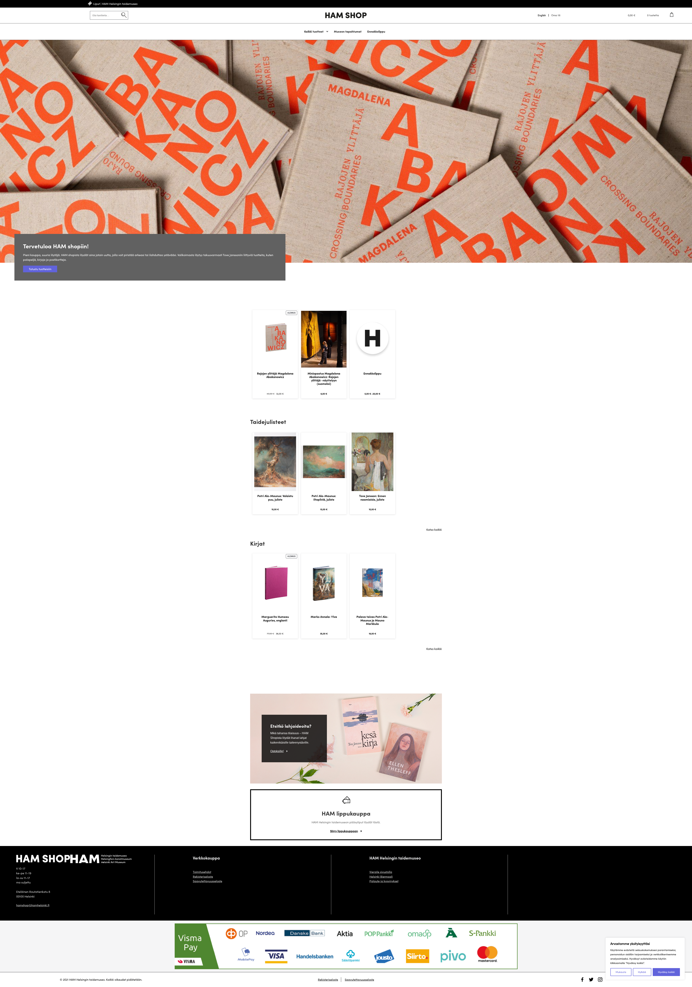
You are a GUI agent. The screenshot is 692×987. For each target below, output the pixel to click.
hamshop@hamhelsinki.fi (32, 905)
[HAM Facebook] (602, 979)
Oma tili (555, 15)
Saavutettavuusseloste (207, 881)
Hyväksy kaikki (666, 972)
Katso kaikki (434, 529)
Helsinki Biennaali (381, 876)
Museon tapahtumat (347, 31)
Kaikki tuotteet (313, 31)
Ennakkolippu (376, 31)
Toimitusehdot (202, 872)
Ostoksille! (277, 751)
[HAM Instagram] (584, 979)
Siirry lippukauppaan (344, 831)
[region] (645, 959)
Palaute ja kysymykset (383, 881)
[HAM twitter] (593, 979)
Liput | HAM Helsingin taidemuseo (115, 4)
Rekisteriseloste (203, 876)
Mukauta (621, 972)
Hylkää (642, 972)
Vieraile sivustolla (380, 872)
